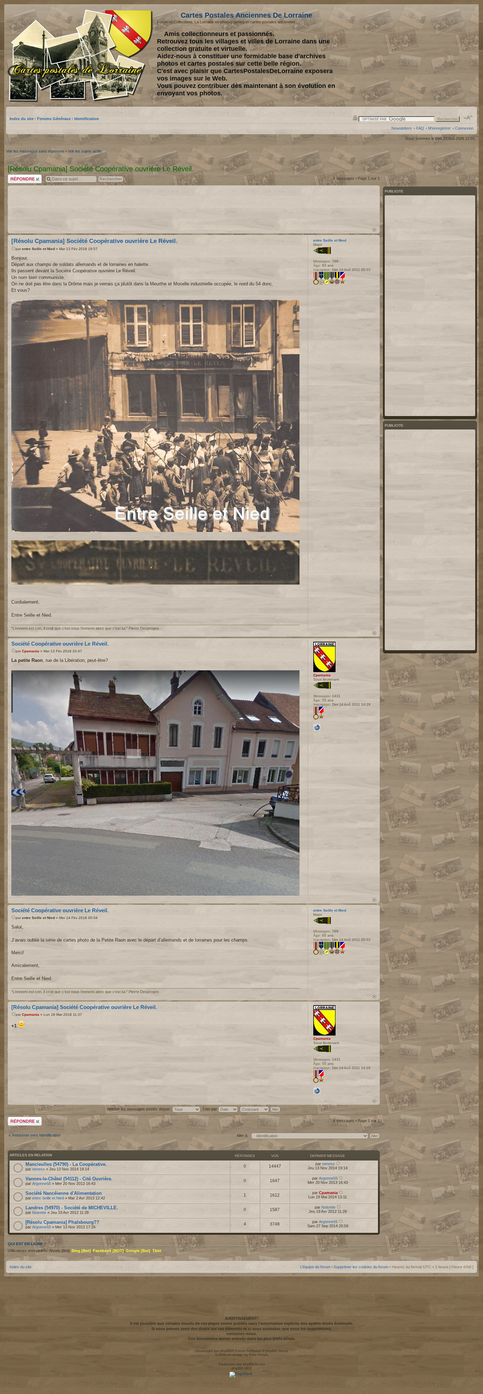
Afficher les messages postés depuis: (139, 1109)
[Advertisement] (417, 55)
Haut (374, 230)
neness (38, 1169)
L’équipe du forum (315, 1267)
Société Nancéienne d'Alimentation (63, 1193)
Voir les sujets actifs (85, 151)
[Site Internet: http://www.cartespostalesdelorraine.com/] (316, 727)
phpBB (226, 1351)
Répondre (16, 176)
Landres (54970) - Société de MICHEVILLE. (71, 1207)
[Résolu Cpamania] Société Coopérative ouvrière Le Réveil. (94, 241)
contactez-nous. (241, 1333)
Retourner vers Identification (36, 1135)
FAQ (420, 128)
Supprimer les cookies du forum (361, 1267)
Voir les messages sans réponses (35, 151)
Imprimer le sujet (355, 117)
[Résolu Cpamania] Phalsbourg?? (62, 1222)
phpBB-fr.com (254, 1364)
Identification (86, 119)
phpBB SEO (242, 1368)
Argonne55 (41, 1183)
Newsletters (401, 128)
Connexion (464, 128)
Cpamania (30, 651)
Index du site (22, 119)
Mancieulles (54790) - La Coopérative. (66, 1164)
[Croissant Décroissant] (260, 1109)
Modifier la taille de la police (468, 117)
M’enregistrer (439, 128)
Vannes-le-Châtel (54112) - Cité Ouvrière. (68, 1178)
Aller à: (242, 1135)
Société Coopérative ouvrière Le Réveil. (60, 644)
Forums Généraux (54, 119)
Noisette (39, 1212)
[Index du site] (81, 56)
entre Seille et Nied (38, 249)
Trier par (210, 1109)
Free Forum (258, 1355)
